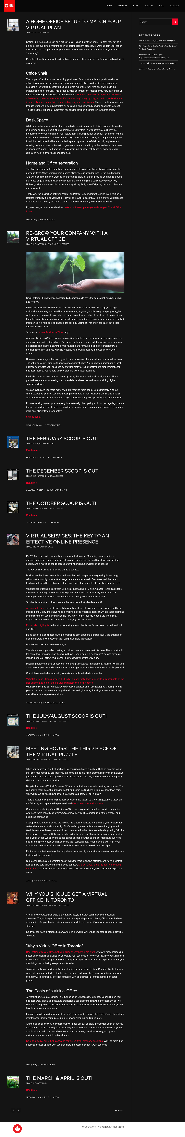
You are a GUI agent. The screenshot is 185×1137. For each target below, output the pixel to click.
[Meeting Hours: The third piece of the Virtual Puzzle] (13, 752)
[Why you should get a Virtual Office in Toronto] (13, 898)
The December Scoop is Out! (63, 470)
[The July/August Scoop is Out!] (13, 720)
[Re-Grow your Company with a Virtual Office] (13, 237)
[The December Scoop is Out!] (13, 474)
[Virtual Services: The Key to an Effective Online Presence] (13, 539)
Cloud (29, 32)
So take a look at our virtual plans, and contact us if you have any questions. (64, 1041)
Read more (32, 450)
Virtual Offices (41, 32)
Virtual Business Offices (51, 332)
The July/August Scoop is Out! (66, 716)
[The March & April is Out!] (13, 1082)
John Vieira (49, 220)
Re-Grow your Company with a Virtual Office (157, 40)
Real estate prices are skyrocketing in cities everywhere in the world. (61, 952)
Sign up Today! (33, 417)
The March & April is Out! (59, 1078)
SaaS (50, 244)
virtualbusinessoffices (111, 1126)
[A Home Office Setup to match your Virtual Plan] (13, 25)
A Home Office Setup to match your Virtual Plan (158, 63)
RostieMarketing (58, 490)
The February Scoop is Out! (62, 438)
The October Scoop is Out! (61, 503)
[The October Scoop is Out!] (13, 507)
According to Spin (35, 608)
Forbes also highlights (37, 625)
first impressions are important (87, 803)
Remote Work (40, 244)
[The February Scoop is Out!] (13, 442)
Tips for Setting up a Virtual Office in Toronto (157, 68)
